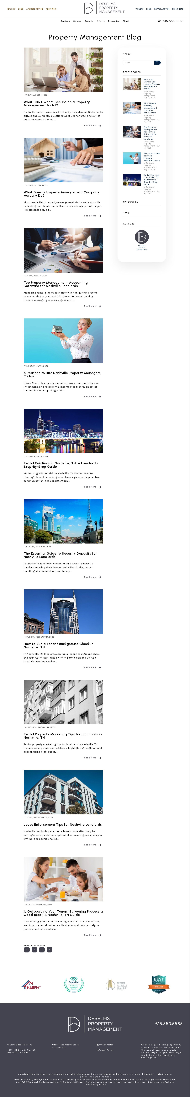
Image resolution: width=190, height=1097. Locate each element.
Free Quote (177, 9)
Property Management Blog (95, 37)
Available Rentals (34, 9)
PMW (137, 1074)
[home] (104, 7)
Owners (77, 21)
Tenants (89, 21)
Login (21, 9)
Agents (101, 21)
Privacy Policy (164, 1074)
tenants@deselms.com (19, 1045)
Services (65, 21)
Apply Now (51, 9)
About (126, 21)
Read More (90, 125)
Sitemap (148, 1074)
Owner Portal (106, 1045)
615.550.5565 (173, 21)
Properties (113, 21)
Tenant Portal (106, 1050)
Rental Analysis (161, 9)
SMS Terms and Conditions (96, 1077)
